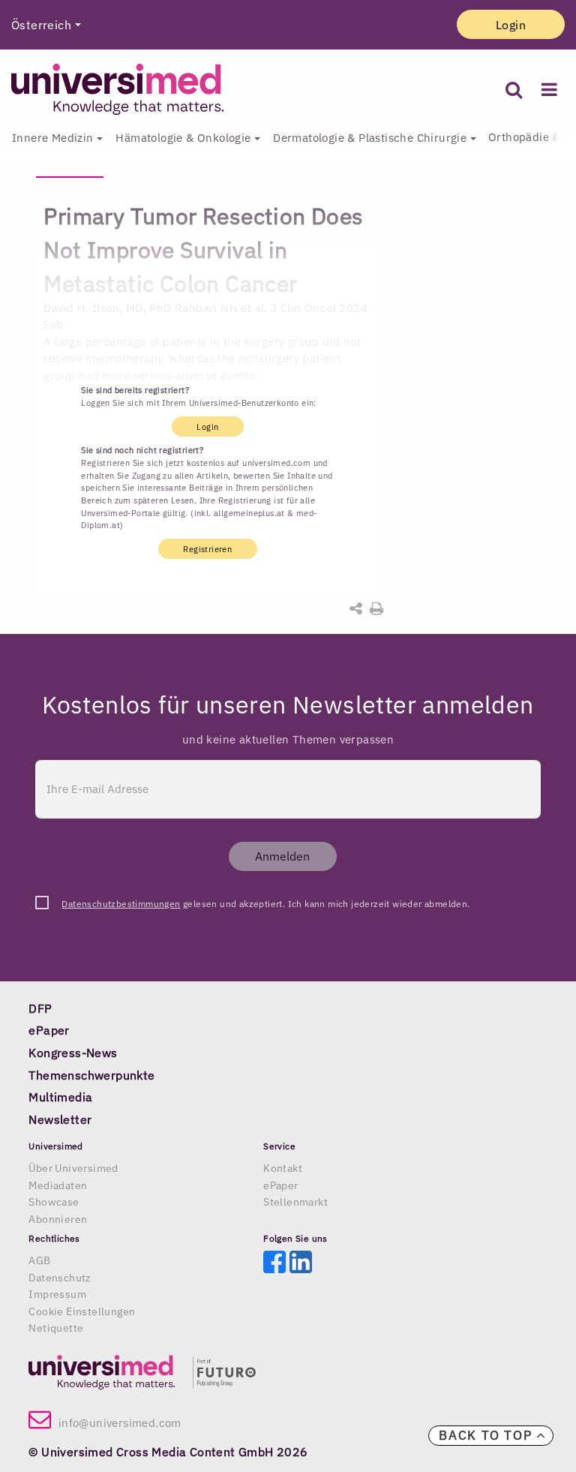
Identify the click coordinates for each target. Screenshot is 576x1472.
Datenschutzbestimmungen (121, 903)
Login (511, 24)
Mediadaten (57, 1185)
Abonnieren (57, 1219)
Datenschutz (59, 1277)
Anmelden (282, 856)
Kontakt (282, 1168)
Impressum (57, 1294)
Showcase (53, 1202)
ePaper (280, 1185)
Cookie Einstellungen (81, 1311)
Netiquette (55, 1328)
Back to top (487, 1435)
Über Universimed (73, 1168)
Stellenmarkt (295, 1202)
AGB (39, 1260)
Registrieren (207, 549)
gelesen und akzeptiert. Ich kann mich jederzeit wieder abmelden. (266, 903)
